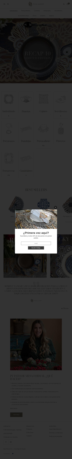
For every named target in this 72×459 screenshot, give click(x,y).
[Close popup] (55, 207)
